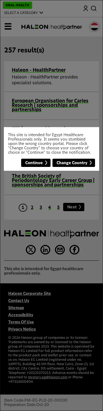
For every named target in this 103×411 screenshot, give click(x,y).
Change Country (72, 163)
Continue (34, 163)
